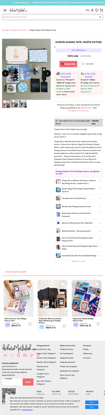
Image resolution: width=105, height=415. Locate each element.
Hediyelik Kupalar (67, 358)
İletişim (86, 349)
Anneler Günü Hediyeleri (46, 358)
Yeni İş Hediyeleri (66, 354)
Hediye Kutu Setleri (19, 30)
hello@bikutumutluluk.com (78, 111)
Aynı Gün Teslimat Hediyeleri (44, 382)
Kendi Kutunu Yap (44, 349)
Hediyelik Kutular (66, 349)
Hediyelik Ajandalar (67, 362)
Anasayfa (5, 30)
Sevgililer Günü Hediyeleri (43, 375)
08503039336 (86, 108)
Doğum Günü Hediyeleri (46, 354)
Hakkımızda (87, 354)
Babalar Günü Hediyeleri (46, 362)
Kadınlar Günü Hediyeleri (42, 368)
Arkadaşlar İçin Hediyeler (69, 371)
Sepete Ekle (69, 64)
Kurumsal (86, 358)
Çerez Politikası (27, 410)
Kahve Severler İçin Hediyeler (67, 376)
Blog (87, 10)
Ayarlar (92, 407)
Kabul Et (92, 402)
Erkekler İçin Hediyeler (68, 367)
